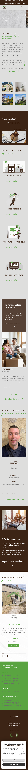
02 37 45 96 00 (14, 720)
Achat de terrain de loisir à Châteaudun (12, 683)
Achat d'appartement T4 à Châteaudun (12, 705)
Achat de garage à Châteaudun (10, 680)
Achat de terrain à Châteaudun (10, 681)
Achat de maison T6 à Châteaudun (10, 702)
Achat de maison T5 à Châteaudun (10, 700)
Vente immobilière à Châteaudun (10, 691)
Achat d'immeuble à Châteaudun (10, 678)
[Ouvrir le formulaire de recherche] (22, 7)
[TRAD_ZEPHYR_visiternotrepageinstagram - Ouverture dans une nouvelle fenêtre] (16, 735)
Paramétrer (13, 760)
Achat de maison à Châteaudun (10, 675)
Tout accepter (14, 764)
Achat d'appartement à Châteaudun (11, 677)
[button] (16, 394)
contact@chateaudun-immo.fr (14, 721)
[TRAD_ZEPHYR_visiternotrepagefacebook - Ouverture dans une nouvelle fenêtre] (11, 735)
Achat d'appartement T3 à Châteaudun (12, 703)
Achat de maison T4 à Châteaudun (10, 699)
